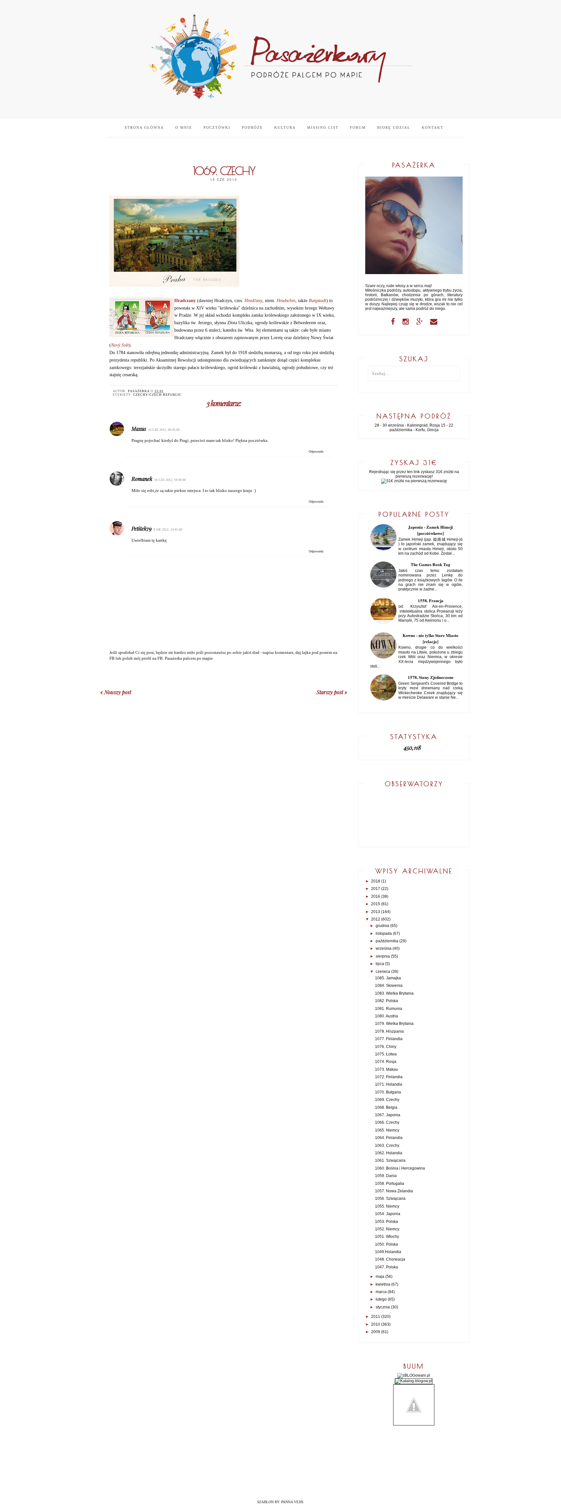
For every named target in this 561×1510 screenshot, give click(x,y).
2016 (375, 896)
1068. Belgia (386, 1107)
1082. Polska (386, 1001)
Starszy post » (332, 692)
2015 (375, 904)
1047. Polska (386, 1267)
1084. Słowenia (389, 985)
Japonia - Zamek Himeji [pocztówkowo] (430, 530)
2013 (375, 911)
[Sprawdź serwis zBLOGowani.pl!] (413, 1375)
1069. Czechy (387, 1099)
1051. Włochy (387, 1236)
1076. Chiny (385, 1046)
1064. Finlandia (389, 1137)
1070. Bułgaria (388, 1092)
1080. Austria (386, 1016)
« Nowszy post (115, 692)
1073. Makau (386, 1069)
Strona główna (144, 127)
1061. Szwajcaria (390, 1160)
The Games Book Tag (430, 564)
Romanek (141, 478)
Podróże (252, 127)
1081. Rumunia (388, 1008)
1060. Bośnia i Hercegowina (400, 1168)
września (384, 948)
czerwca (383, 971)
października (387, 941)
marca (381, 1292)
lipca (380, 963)
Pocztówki (217, 127)
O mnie (183, 127)
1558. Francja (430, 600)
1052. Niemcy (387, 1229)
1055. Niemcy (387, 1206)
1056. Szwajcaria (390, 1198)
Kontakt (432, 127)
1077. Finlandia (389, 1039)
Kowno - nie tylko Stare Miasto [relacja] (430, 638)
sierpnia (383, 956)
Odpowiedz (316, 451)
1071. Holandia (388, 1084)
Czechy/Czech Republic (157, 394)
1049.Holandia (388, 1252)
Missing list (323, 127)
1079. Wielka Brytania (394, 1023)
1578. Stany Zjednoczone (431, 677)
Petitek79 (141, 528)
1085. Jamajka (388, 978)
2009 (375, 1332)
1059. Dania (386, 1175)
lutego (381, 1299)
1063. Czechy (387, 1145)
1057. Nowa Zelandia (394, 1191)
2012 (375, 919)
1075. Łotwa (386, 1054)
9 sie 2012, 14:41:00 (168, 529)
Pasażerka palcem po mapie (189, 658)
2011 (375, 1316)
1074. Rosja (385, 1061)
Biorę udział (393, 127)
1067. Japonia (387, 1115)
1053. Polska (386, 1221)
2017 (375, 888)
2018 (375, 881)
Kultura (285, 127)
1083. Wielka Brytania (394, 993)
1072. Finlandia (389, 1077)
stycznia (383, 1307)
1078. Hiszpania (389, 1031)
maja (380, 1276)
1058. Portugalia (389, 1183)
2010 (375, 1324)
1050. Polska (386, 1244)
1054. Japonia (387, 1214)
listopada (384, 933)
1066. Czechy (387, 1122)
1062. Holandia (388, 1153)
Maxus (138, 428)
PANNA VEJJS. (292, 1502)
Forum (358, 127)
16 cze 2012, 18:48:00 (170, 480)
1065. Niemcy (387, 1130)
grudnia (382, 925)
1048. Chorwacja (390, 1259)
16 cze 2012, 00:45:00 (164, 429)
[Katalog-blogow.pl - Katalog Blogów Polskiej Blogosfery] (413, 1381)
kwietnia (383, 1284)
